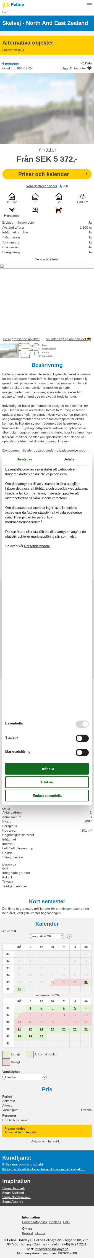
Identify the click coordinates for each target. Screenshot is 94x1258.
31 (19, 989)
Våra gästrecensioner (41, 186)
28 (19, 1036)
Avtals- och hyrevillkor (47, 1141)
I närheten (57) (13, 50)
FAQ (66, 1222)
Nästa (69, 936)
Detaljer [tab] (69, 459)
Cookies (55, 1222)
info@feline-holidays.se (51, 1249)
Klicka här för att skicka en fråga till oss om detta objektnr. (43, 1169)
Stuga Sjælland (13, 1193)
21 (19, 1029)
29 (30, 1036)
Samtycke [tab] (24, 459)
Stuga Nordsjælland (16, 1197)
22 (30, 1029)
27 (86, 1029)
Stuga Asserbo (12, 1201)
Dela (88, 63)
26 (74, 1029)
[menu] (89, 4)
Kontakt (27, 1233)
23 (41, 1029)
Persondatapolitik (34, 1222)
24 (52, 1029)
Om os (40, 1233)
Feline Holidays (47, 4)
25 (63, 1029)
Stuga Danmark (13, 1188)
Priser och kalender (43, 174)
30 (86, 982)
